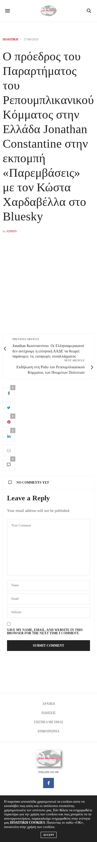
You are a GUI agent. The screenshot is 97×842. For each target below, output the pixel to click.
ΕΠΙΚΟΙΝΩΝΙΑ (49, 731)
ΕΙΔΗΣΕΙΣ (48, 713)
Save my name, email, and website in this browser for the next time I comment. (45, 631)
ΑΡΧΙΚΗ (48, 704)
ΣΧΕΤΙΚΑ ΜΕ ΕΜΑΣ (48, 722)
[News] (48, 10)
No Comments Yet (32, 482)
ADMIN (11, 231)
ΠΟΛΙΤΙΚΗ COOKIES (27, 822)
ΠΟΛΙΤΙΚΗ (10, 39)
